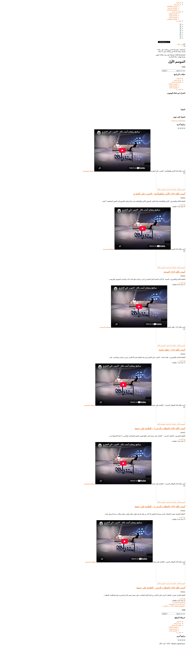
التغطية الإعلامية (172, 10)
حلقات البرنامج (176, 12)
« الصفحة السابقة (179, 606)
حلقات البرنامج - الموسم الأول (166, 189)
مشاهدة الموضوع (88, 171)
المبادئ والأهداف (172, 6)
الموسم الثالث (172, 13)
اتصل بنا (178, 21)
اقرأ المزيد (182, 204)
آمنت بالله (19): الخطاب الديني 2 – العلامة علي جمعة (160, 506)
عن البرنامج (177, 4)
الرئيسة (179, 78)
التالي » (164, 606)
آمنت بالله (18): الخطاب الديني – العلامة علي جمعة (160, 587)
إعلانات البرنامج (172, 8)
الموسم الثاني (173, 15)
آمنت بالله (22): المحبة (174, 272)
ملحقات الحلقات (172, 19)
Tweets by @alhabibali (178, 120)
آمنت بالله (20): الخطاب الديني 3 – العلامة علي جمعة (160, 428)
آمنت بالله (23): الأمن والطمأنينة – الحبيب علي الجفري (159, 193)
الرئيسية (178, 2)
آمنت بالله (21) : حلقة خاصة (172, 350)
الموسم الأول (173, 17)
